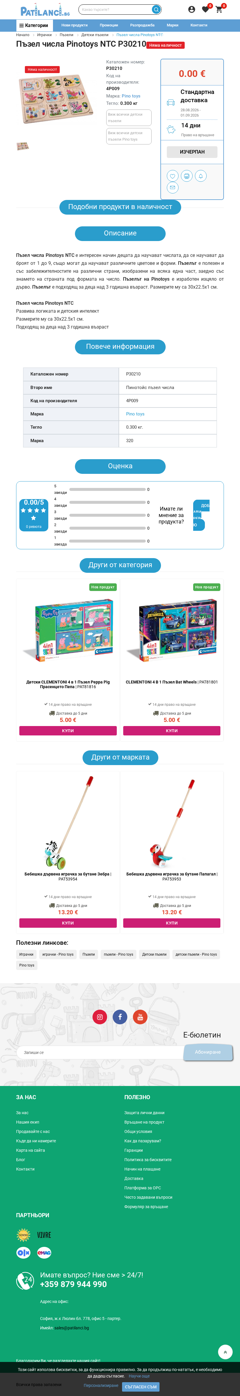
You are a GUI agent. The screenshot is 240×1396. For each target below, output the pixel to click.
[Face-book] (120, 1016)
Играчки (44, 35)
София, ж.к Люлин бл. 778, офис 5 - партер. (80, 1318)
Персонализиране (101, 1385)
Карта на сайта (30, 1150)
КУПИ (68, 730)
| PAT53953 (171, 876)
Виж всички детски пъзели (125, 117)
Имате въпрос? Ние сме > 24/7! (91, 1275)
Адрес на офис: (54, 1301)
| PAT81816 (68, 684)
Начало (22, 35)
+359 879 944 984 (170, 37)
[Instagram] (99, 1016)
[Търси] (156, 9)
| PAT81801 (172, 682)
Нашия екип (27, 1122)
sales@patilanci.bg (71, 1328)
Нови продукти (74, 25)
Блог (20, 1159)
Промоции (109, 25)
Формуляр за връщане (146, 1206)
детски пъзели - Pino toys (196, 954)
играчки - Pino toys (57, 954)
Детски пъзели (95, 35)
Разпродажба (142, 25)
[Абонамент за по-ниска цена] (201, 176)
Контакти (199, 25)
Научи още (139, 1376)
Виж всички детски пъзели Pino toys (125, 136)
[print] (187, 176)
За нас (22, 1112)
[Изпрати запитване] (173, 187)
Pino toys (131, 96)
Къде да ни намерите (36, 1141)
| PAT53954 (68, 876)
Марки (172, 25)
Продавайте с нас (33, 1131)
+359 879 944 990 (212, 37)
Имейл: (64, 1328)
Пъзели (66, 35)
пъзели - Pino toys (118, 954)
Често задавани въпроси (148, 1197)
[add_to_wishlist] (173, 176)
